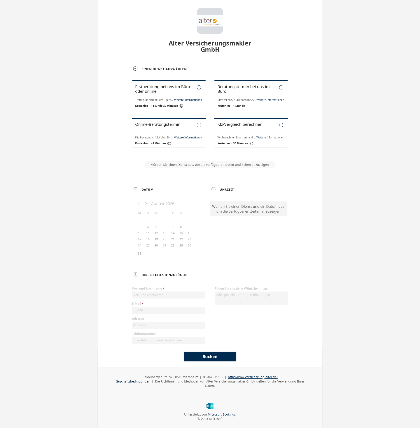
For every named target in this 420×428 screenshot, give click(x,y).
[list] (210, 117)
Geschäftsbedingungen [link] (133, 381)
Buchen (210, 356)
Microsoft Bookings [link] (222, 414)
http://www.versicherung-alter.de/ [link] (253, 377)
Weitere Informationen (188, 99)
